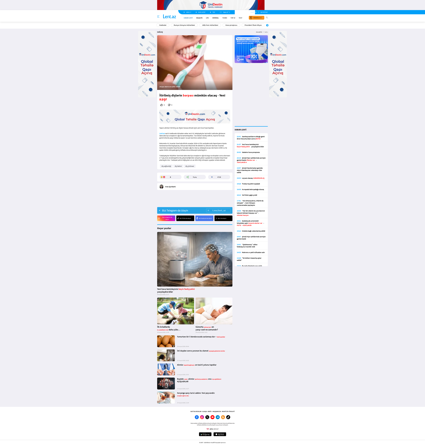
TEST (240, 18)
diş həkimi (178, 166)
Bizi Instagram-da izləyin (167, 218)
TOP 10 (233, 18)
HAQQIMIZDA (216, 411)
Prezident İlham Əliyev (253, 25)
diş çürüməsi (189, 166)
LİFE (207, 18)
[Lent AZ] (169, 16)
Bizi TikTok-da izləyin (185, 218)
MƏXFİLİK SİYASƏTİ (228, 411)
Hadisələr (162, 25)
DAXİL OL (254, 12)
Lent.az (162, 133)
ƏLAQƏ (204, 411)
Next (267, 25)
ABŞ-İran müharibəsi (210, 25)
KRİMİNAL (215, 18)
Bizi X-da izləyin (222, 218)
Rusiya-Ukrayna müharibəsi (184, 25)
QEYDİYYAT (264, 12)
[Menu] (158, 17)
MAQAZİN (199, 18)
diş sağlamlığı (166, 166)
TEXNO (224, 18)
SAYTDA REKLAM (195, 411)
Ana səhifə (259, 32)
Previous (157, 25)
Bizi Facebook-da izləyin (205, 218)
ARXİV (210, 411)
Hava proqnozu (231, 25)
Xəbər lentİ (188, 18)
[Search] (267, 17)
